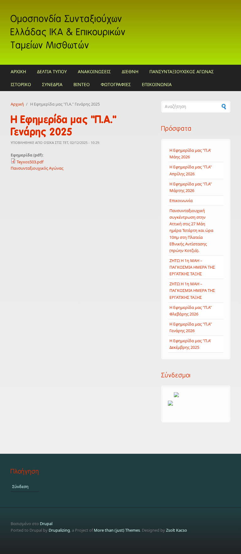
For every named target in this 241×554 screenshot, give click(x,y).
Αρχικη (18, 71)
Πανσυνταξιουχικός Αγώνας (37, 168)
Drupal (46, 523)
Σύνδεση (20, 486)
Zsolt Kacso (176, 530)
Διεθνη (130, 71)
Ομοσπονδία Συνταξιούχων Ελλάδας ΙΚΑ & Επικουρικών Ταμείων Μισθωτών (68, 32)
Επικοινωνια (157, 84)
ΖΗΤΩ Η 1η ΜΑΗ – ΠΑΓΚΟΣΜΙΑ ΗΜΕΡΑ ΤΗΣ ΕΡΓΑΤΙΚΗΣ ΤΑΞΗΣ (192, 267)
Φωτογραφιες (116, 84)
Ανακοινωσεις (94, 71)
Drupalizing (59, 530)
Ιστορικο (21, 84)
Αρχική (17, 104)
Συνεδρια (52, 84)
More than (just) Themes (117, 530)
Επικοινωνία (181, 200)
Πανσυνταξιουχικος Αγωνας (181, 71)
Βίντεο (81, 84)
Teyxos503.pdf (30, 162)
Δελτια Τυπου (52, 71)
